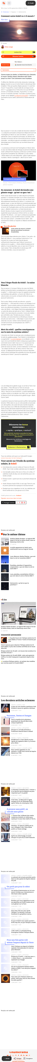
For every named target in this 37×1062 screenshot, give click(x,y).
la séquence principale (21, 95)
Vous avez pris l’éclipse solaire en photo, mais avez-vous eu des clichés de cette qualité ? (23, 978)
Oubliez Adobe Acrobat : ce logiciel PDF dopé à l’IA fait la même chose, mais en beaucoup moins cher (22, 540)
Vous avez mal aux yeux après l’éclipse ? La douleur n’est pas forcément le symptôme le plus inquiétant (21, 912)
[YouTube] (8, 1056)
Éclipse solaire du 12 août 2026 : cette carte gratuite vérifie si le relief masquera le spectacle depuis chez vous (17, 656)
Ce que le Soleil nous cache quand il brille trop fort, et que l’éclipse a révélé (23, 921)
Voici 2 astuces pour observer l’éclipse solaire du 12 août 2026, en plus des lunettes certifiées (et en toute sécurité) (18, 646)
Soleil (14, 463)
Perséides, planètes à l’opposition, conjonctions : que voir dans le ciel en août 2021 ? (22, 566)
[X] (13, 1056)
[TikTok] (10, 1056)
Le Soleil (9, 90)
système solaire (12, 337)
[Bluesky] (27, 1056)
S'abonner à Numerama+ (17, 447)
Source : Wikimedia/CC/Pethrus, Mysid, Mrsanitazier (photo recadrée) (19, 184)
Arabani (18, 495)
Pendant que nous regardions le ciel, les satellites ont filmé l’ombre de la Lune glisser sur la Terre (19, 489)
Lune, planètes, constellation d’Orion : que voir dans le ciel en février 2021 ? (22, 575)
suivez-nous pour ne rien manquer (11, 458)
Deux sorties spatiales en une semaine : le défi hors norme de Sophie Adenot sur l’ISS (23, 751)
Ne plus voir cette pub (8, 530)
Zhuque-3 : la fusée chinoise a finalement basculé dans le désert (22, 730)
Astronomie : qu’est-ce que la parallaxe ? (19, 584)
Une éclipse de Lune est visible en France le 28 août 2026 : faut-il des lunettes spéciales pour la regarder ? (19, 468)
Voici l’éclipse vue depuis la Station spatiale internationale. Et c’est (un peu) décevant (22, 947)
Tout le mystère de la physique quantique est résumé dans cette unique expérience (21, 721)
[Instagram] (16, 1056)
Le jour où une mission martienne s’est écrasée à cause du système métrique (23, 707)
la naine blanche (29, 309)
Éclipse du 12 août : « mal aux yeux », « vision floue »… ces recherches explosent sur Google (23, 958)
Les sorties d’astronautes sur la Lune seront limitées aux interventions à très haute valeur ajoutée (23, 892)
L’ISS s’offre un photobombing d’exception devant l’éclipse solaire (22, 931)
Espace (13, 12)
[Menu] (9, 3)
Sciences (6, 12)
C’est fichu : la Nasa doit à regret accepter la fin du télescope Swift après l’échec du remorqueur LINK (22, 801)
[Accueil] (3, 3)
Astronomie (22, 12)
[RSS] (24, 1056)
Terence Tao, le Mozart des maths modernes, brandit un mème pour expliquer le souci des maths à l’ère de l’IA (23, 817)
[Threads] (29, 1056)
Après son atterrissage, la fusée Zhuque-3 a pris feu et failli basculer (23, 836)
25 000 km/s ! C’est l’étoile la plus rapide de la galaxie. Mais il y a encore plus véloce (23, 741)
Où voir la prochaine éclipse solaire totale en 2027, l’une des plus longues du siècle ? (23, 968)
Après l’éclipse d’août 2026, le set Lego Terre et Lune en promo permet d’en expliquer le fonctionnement (19, 485)
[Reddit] (21, 1056)
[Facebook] (18, 1056)
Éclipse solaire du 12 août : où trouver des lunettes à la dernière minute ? (18, 651)
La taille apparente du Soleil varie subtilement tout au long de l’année (21, 548)
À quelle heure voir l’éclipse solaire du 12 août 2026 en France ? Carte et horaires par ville (22, 639)
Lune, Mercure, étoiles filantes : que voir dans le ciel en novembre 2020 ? (22, 557)
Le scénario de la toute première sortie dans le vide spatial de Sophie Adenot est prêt (23, 878)
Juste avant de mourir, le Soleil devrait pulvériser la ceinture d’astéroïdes (21, 230)
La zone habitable (16, 339)
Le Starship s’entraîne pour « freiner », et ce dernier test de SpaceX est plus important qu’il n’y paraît (23, 791)
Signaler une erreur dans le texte (11, 498)
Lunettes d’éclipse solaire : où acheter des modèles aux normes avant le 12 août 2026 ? (18, 662)
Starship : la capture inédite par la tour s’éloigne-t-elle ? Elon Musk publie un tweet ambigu (22, 827)
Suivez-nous (5, 65)
